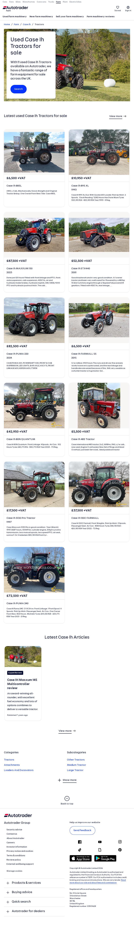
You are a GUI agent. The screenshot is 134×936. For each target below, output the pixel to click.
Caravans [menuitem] (41, 2)
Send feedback (82, 830)
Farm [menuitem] (58, 2)
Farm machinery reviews (101, 16)
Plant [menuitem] (65, 2)
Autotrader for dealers (28, 911)
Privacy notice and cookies (20, 851)
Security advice (14, 830)
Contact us (12, 834)
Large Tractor (75, 770)
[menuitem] (14, 17)
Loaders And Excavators (19, 770)
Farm (16, 24)
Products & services (26, 883)
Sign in (128, 11)
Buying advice (22, 892)
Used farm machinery (15, 16)
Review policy (14, 860)
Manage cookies (14, 871)
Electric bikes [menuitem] (75, 2)
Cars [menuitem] (5, 2)
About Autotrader (15, 838)
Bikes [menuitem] (18, 2)
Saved (118, 11)
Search (18, 89)
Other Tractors (76, 760)
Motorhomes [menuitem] (29, 2)
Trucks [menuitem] (51, 2)
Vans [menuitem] (11, 2)
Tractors (9, 760)
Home (7, 24)
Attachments (12, 765)
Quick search (21, 901)
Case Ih (27, 24)
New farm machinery (41, 16)
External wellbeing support (20, 864)
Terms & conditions (16, 856)
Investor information (17, 847)
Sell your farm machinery (70, 16)
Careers (11, 843)
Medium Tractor (76, 765)
